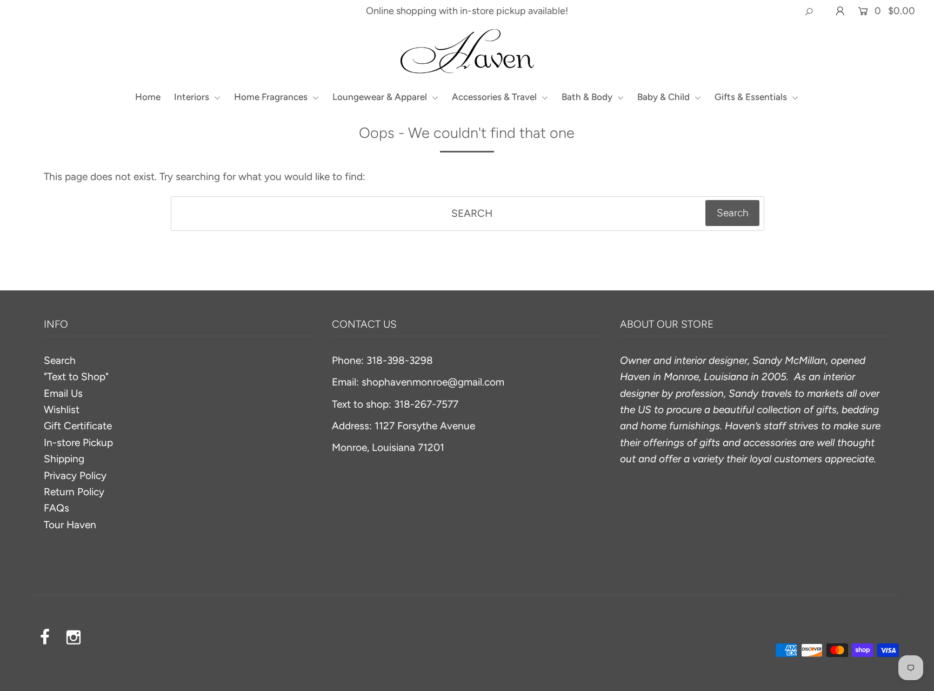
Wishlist (61, 409)
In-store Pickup (78, 442)
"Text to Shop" (76, 376)
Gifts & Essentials (752, 96)
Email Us (63, 393)
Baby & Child (664, 96)
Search (60, 360)
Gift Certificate (78, 426)
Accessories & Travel (495, 96)
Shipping (64, 459)
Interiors (192, 96)
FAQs (56, 508)
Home (148, 96)
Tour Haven (70, 525)
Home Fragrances (272, 96)
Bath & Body (588, 96)
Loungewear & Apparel (380, 96)
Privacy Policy (75, 475)
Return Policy (74, 492)
